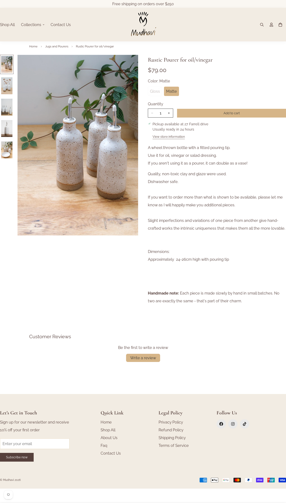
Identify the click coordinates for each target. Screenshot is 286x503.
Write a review (143, 358)
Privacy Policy (171, 422)
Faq (104, 445)
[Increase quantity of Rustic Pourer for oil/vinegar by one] (169, 113)
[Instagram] (233, 424)
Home (33, 46)
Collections (31, 24)
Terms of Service (174, 445)
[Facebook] (221, 424)
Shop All (108, 430)
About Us (109, 437)
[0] (280, 24)
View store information (169, 137)
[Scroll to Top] (278, 481)
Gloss (156, 92)
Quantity (155, 104)
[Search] (262, 24)
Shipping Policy (172, 437)
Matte (172, 92)
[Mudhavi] (143, 24)
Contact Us (61, 24)
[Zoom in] (129, 63)
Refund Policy (171, 430)
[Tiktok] (244, 424)
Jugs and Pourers (56, 46)
